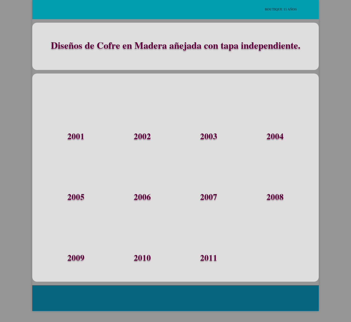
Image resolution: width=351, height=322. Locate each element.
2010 (142, 258)
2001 (76, 137)
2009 (76, 258)
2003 (208, 137)
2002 (142, 137)
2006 (142, 197)
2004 (275, 137)
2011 (208, 258)
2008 (275, 197)
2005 (76, 197)
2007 (208, 197)
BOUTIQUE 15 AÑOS (281, 9)
